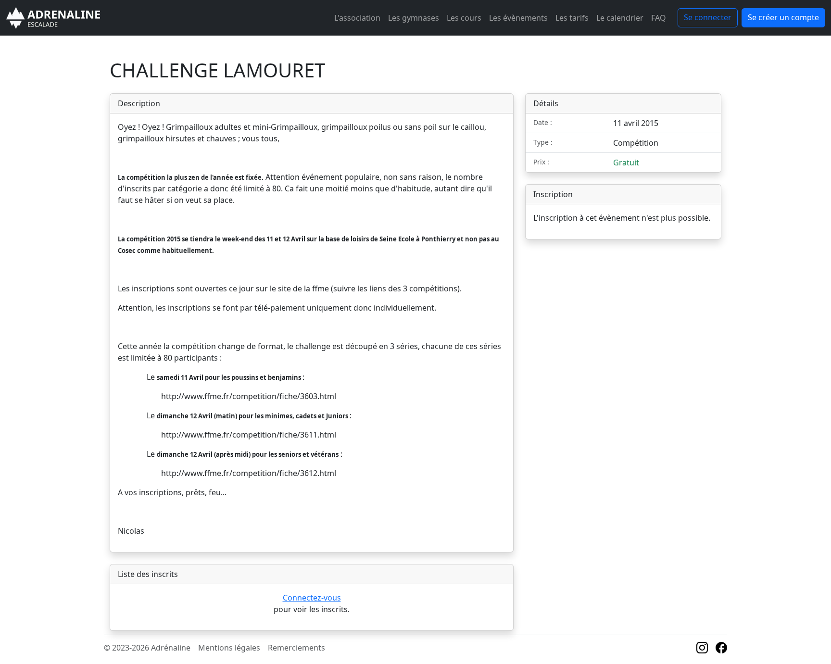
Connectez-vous (312, 597)
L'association (357, 18)
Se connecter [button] (707, 17)
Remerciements (296, 647)
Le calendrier (619, 18)
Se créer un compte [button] (783, 17)
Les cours (464, 18)
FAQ (658, 18)
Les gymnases (413, 18)
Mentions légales (229, 647)
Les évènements (518, 18)
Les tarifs (572, 18)
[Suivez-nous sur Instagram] (702, 649)
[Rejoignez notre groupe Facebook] (721, 649)
